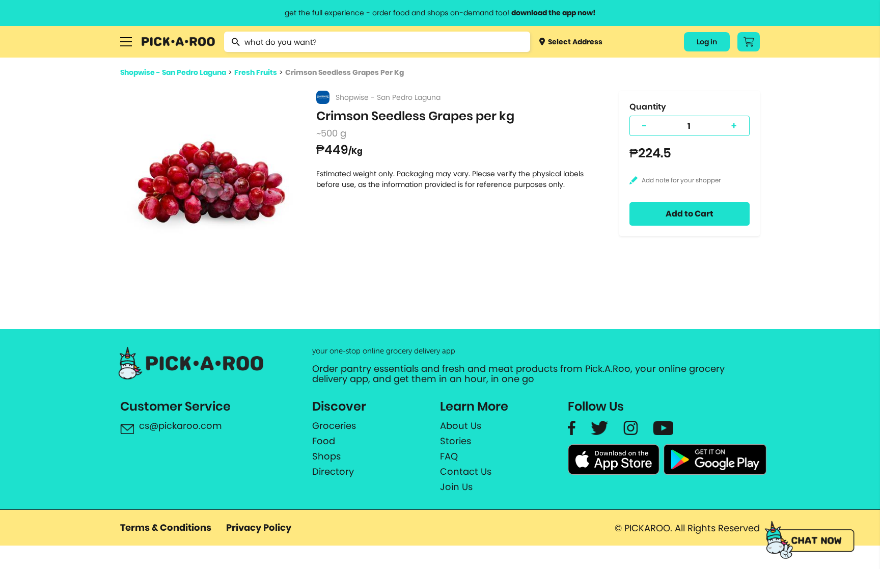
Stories (455, 441)
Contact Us (465, 472)
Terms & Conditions (165, 527)
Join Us (456, 487)
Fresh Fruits (255, 72)
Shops (326, 456)
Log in (707, 42)
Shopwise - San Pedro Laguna (173, 72)
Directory (333, 472)
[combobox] (377, 42)
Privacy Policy (258, 527)
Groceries (334, 426)
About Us (460, 426)
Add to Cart (689, 214)
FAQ (449, 456)
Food (323, 441)
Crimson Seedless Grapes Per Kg (344, 72)
